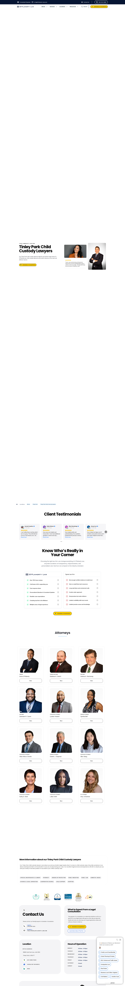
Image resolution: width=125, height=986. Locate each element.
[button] (44, 6)
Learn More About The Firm (76, 931)
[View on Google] (22, 527)
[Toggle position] (117, 940)
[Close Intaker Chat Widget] (120, 940)
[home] (25, 6)
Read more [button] (24, 537)
